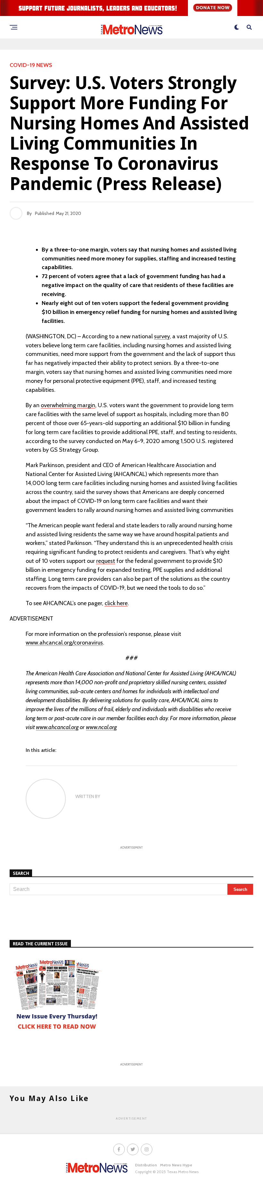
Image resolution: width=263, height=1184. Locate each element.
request (105, 560)
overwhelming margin (68, 405)
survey (162, 336)
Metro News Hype (176, 1165)
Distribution (146, 1165)
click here (116, 603)
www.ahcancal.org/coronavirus (64, 642)
